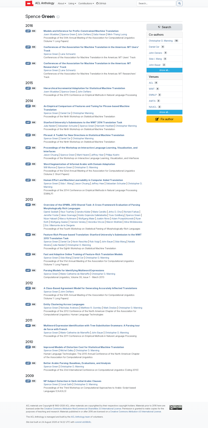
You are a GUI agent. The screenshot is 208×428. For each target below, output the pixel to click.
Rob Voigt (94, 241)
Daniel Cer (65, 113)
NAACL (153, 106)
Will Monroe (50, 167)
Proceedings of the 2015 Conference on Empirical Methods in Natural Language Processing (90, 95)
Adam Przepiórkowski (122, 218)
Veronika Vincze (96, 222)
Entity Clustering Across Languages (64, 304)
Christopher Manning (83, 113)
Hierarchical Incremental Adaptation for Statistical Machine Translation (84, 88)
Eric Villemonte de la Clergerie (60, 225)
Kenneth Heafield (105, 125)
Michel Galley (67, 350)
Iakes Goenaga (68, 215)
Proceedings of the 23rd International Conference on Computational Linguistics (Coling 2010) (91, 369)
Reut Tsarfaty (67, 211)
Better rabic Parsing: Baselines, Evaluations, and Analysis (77, 363)
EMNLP (153, 94)
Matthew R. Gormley (91, 307)
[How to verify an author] (58, 16)
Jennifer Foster (51, 215)
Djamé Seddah (51, 211)
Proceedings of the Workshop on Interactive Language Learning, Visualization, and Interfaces (91, 158)
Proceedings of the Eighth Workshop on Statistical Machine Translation (80, 248)
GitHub (102, 3)
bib (33, 31)
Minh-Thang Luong (117, 34)
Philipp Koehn (112, 154)
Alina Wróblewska (133, 222)
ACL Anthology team (80, 417)
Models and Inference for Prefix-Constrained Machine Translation (81, 31)
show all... (164, 70)
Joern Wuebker (51, 34)
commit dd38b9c (83, 422)
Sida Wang (120, 241)
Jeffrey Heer (97, 154)
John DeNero (84, 34)
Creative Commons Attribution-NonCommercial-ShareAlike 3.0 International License (82, 408)
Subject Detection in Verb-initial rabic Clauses (72, 381)
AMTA (152, 100)
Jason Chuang (51, 154)
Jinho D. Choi (115, 211)
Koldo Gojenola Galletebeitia (92, 215)
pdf (28, 31)
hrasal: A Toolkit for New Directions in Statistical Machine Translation (84, 135)
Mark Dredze (110, 307)
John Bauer (107, 241)
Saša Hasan (99, 34)
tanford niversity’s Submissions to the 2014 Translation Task (83, 122)
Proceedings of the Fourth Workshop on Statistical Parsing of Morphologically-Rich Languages (92, 228)
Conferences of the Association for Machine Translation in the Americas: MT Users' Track (90, 57)
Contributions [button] (85, 3)
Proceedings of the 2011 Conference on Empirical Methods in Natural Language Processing (90, 336)
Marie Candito (99, 211)
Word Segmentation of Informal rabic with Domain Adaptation (79, 164)
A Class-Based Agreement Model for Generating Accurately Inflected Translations (90, 288)
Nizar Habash (50, 218)
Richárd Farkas (131, 211)
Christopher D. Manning (86, 167)
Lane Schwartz (68, 54)
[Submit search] (180, 3)
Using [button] (71, 3)
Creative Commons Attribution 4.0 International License (135, 411)
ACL (151, 82)
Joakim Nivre (103, 218)
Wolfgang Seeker (59, 222)
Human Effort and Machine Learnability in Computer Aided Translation (83, 180)
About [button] (61, 3)
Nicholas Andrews (69, 307)
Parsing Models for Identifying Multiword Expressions (74, 270)
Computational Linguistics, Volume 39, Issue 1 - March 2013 (74, 277)
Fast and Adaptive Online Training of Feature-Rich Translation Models (83, 254)
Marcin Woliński (114, 222)
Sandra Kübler (83, 211)
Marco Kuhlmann (68, 218)
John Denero (155, 52)
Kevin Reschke (80, 241)
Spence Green (68, 34)
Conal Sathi (66, 384)
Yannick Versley (78, 222)
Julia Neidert (50, 125)
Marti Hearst (83, 154)
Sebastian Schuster (68, 125)
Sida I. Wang (66, 183)
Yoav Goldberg (116, 215)
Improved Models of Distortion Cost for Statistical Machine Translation (84, 347)
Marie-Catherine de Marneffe (75, 273)
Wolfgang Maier (86, 218)
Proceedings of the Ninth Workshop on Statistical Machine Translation (79, 116)
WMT (152, 88)
